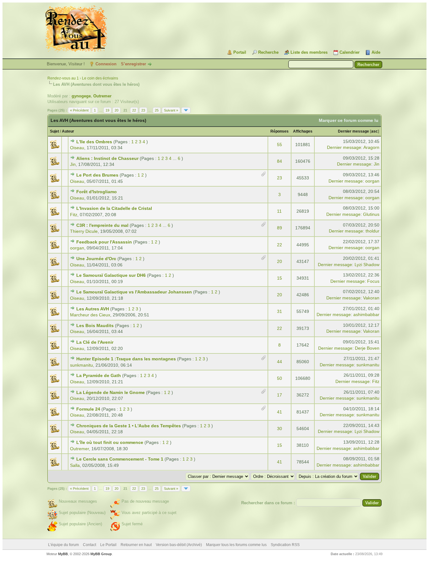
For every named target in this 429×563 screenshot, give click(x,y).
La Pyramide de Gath (98, 375)
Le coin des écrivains (100, 78)
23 (143, 110)
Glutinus (371, 214)
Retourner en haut (136, 545)
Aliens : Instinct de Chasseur (107, 158)
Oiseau (77, 147)
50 (279, 378)
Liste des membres (309, 52)
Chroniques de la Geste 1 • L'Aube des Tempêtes (128, 425)
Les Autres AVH (92, 308)
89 (279, 227)
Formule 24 (88, 409)
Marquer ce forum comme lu (348, 120)
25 (157, 110)
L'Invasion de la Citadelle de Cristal (114, 208)
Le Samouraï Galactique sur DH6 (111, 275)
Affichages (302, 131)
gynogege (81, 96)
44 (279, 361)
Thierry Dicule (84, 231)
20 (116, 110)
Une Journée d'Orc (96, 258)
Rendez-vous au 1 (63, 78)
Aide (376, 52)
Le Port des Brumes (97, 175)
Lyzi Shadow (367, 264)
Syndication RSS (285, 545)
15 (279, 278)
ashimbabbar (366, 314)
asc (374, 131)
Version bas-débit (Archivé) (179, 545)
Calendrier (349, 52)
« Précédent (79, 110)
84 (279, 161)
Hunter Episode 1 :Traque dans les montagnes (126, 358)
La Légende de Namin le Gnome (110, 392)
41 (279, 411)
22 (134, 110)
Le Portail (108, 545)
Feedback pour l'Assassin (104, 241)
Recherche (268, 52)
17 (279, 394)
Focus (373, 281)
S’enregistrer (133, 64)
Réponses (279, 131)
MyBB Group (101, 554)
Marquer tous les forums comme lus (236, 545)
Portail (239, 52)
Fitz (73, 214)
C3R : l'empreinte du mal (102, 225)
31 (279, 311)
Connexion (106, 64)
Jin (73, 164)
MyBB (63, 554)
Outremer (102, 96)
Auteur (68, 131)
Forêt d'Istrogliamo (96, 191)
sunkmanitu (81, 365)
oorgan (372, 180)
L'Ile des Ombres (94, 141)
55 (279, 144)
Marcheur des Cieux (90, 314)
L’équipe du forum (63, 545)
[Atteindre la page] (186, 110)
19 (107, 110)
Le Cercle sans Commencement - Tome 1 (119, 459)
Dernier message (353, 131)
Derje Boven (367, 348)
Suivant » (171, 110)
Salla (75, 465)
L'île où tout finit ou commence (109, 442)
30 (279, 428)
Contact (89, 545)
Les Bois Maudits (95, 325)
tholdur (372, 230)
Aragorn (371, 147)
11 (279, 211)
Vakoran (371, 297)
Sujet (54, 131)
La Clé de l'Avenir (94, 342)
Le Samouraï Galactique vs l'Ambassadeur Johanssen (134, 291)
